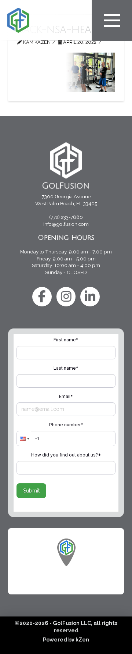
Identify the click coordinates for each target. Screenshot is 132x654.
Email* (66, 396)
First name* (66, 339)
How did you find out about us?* (66, 455)
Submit (31, 491)
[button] (112, 20)
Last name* (66, 368)
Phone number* (66, 424)
